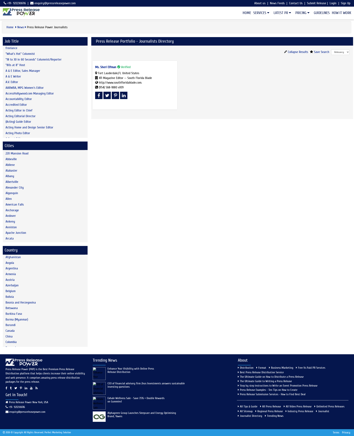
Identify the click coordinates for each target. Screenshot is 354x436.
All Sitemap (246, 411)
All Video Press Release (299, 406)
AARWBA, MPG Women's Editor (25, 88)
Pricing (301, 13)
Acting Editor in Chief (19, 110)
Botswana (12, 308)
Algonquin (12, 193)
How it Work (341, 13)
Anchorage (12, 210)
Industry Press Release (300, 411)
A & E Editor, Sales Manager (23, 71)
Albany (10, 176)
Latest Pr (281, 13)
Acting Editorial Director (21, 116)
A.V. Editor (12, 82)
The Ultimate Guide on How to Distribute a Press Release (272, 376)
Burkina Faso (14, 314)
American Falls (15, 204)
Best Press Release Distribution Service (262, 372)
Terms (336, 432)
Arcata (10, 238)
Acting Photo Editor (18, 133)
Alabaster (11, 171)
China (9, 336)
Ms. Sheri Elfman (105, 67)
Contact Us (296, 3)
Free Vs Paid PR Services (311, 367)
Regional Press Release (270, 411)
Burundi (10, 325)
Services (260, 13)
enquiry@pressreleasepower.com (55, 3)
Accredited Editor (16, 105)
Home (247, 13)
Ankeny (10, 221)
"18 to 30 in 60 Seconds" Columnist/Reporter (34, 59)
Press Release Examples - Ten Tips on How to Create (268, 390)
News (20, 27)
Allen (9, 199)
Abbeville (11, 159)
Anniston (11, 227)
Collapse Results (297, 52)
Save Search (321, 52)
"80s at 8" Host (15, 65)
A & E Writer (13, 76)
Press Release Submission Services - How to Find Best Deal (273, 394)
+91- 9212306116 (16, 3)
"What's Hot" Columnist (20, 54)
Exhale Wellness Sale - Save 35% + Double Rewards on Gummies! (135, 400)
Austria (10, 280)
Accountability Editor (19, 99)
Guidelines (322, 13)
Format (262, 367)
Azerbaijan (12, 285)
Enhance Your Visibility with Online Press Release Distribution (130, 370)
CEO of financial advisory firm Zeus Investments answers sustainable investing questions (146, 385)
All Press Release (271, 406)
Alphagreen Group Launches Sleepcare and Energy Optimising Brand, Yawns (141, 414)
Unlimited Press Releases (330, 406)
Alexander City (15, 187)
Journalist (323, 411)
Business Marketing (282, 367)
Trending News (275, 416)
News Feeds (277, 3)
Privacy (346, 432)
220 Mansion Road (17, 153)
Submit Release (316, 3)
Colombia (11, 342)
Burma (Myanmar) (17, 319)
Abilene (10, 165)
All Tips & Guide (248, 406)
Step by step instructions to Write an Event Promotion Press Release (278, 385)
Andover (11, 216)
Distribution (247, 367)
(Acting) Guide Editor (18, 122)
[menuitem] (245, 12)
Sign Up (345, 3)
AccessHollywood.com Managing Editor (30, 93)
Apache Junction (16, 233)
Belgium (10, 291)
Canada (10, 331)
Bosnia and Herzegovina (21, 302)
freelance (11, 48)
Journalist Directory (251, 416)
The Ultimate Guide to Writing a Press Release (266, 381)
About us (260, 3)
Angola (10, 263)
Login (333, 3)
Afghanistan (13, 257)
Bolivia (10, 297)
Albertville (12, 182)
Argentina (12, 268)
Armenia (11, 274)
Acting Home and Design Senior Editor (29, 127)
